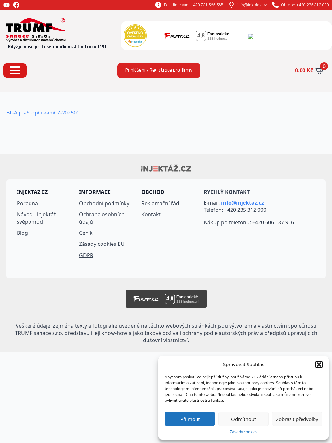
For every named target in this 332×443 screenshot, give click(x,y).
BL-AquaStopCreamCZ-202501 (42, 112)
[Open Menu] (14, 70)
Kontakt (151, 214)
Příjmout (190, 419)
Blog (22, 232)
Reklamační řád (160, 203)
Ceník (86, 232)
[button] (319, 364)
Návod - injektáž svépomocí (36, 218)
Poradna (27, 203)
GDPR (86, 255)
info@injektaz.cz (242, 202)
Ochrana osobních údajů (101, 218)
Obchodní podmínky (104, 203)
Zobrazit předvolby (297, 419)
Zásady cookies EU (101, 243)
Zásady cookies (243, 432)
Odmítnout (243, 419)
